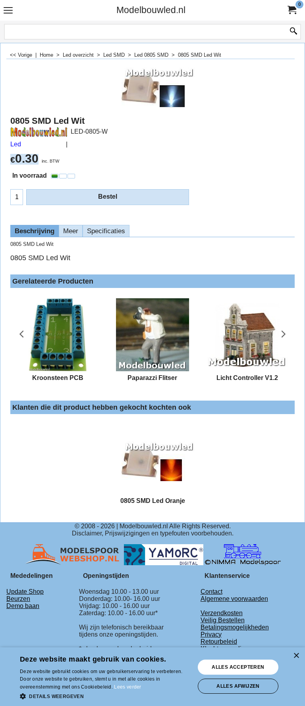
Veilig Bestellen (223, 620)
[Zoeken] (293, 31)
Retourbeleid (219, 641)
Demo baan (22, 605)
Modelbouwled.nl (150, 10)
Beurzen (18, 598)
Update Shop (25, 591)
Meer (70, 231)
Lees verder (127, 687)
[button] (105, 695)
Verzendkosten (222, 613)
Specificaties (106, 231)
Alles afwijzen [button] (238, 686)
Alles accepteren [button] (238, 667)
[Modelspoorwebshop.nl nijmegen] (74, 554)
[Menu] (8, 11)
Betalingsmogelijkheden (235, 627)
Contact (211, 591)
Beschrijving (34, 231)
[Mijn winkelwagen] (291, 10)
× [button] (296, 656)
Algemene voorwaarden (234, 598)
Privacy (211, 634)
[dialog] (152, 676)
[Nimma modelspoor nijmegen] (243, 554)
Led (15, 144)
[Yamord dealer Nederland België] (163, 554)
